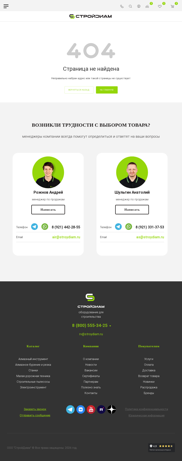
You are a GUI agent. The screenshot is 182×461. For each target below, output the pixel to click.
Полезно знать (91, 387)
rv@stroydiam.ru (91, 334)
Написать (48, 209)
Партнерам (91, 381)
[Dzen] (111, 412)
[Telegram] (34, 229)
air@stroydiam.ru (66, 237)
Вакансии (91, 370)
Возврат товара (148, 376)
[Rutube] (101, 412)
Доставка (148, 370)
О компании (91, 359)
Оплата (149, 364)
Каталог (33, 346)
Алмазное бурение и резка (33, 364)
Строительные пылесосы (33, 381)
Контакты (91, 393)
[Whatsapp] (44, 229)
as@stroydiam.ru (150, 237)
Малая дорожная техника (33, 376)
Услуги (148, 359)
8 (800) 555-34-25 (90, 325)
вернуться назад (79, 90)
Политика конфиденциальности (146, 409)
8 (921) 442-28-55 (66, 227)
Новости (91, 364)
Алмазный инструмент (33, 359)
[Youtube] (91, 412)
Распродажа (148, 387)
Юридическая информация (146, 415)
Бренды (149, 393)
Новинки (148, 381)
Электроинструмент (33, 387)
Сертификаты (91, 376)
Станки (33, 370)
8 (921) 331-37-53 (150, 227)
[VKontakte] (80, 412)
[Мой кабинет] (138, 6)
